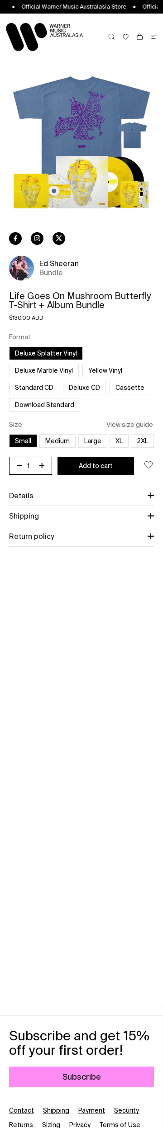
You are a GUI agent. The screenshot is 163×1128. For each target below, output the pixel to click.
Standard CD (34, 387)
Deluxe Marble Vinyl (47, 370)
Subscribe (81, 1076)
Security (126, 1110)
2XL (142, 441)
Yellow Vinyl (105, 370)
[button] (81, 495)
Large (92, 441)
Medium (57, 441)
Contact (21, 1110)
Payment (91, 1110)
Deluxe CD (84, 387)
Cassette (129, 387)
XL (119, 441)
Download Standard (44, 404)
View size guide (129, 424)
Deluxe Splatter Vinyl (46, 353)
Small (23, 441)
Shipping (56, 1110)
